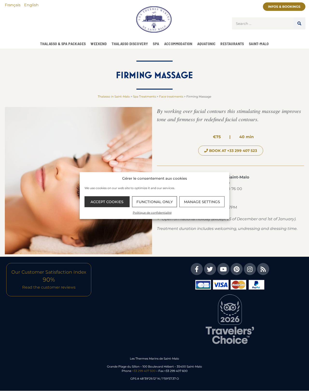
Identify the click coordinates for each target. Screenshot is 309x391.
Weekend (99, 43)
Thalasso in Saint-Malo (114, 96)
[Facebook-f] (197, 269)
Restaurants (232, 43)
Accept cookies (107, 201)
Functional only (154, 201)
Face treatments (171, 96)
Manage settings (202, 201)
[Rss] (263, 269)
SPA (156, 43)
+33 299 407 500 (143, 371)
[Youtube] (223, 269)
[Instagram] (250, 269)
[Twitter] (210, 269)
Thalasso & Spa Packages (63, 43)
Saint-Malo (259, 43)
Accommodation (178, 43)
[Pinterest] (237, 269)
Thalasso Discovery (130, 43)
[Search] (299, 23)
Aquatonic (206, 43)
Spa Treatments (144, 96)
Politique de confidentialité (152, 212)
